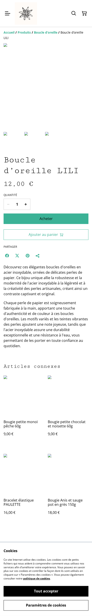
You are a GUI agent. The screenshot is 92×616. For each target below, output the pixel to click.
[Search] (73, 13)
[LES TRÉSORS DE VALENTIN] (26, 13)
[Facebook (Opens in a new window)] (7, 255)
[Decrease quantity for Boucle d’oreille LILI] (8, 204)
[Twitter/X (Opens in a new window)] (17, 255)
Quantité (10, 195)
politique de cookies (36, 578)
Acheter (46, 218)
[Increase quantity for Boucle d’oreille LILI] (25, 204)
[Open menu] (7, 13)
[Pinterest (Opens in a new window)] (27, 255)
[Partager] (37, 255)
